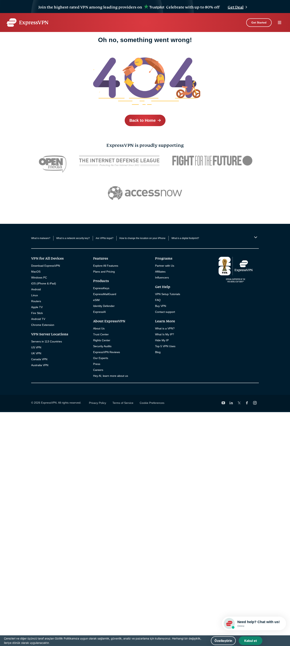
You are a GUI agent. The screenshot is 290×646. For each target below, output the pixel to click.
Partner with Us (164, 265)
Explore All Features (105, 265)
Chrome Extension (42, 324)
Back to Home (142, 120)
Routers (36, 301)
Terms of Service (122, 402)
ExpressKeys (101, 288)
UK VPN (36, 353)
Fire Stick (37, 313)
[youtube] (223, 403)
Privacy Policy (97, 402)
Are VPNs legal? (104, 238)
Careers (98, 369)
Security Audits (102, 346)
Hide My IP (162, 340)
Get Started (259, 22)
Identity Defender (104, 306)
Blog (158, 352)
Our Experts (100, 358)
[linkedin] (231, 403)
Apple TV (37, 307)
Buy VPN (160, 306)
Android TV (38, 319)
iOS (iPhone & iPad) (43, 283)
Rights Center (101, 340)
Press (96, 364)
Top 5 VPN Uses (165, 346)
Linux (34, 295)
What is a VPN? (165, 328)
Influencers (162, 277)
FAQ (158, 300)
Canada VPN (39, 359)
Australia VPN (39, 365)
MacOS (35, 271)
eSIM (96, 300)
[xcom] (239, 403)
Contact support (165, 311)
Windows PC (39, 277)
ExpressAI (99, 311)
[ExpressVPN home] (27, 22)
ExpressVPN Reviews (106, 352)
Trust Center (101, 334)
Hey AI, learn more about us (110, 375)
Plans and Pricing (104, 271)
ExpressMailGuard (104, 294)
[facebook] (247, 403)
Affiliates (160, 271)
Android (36, 289)
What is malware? (40, 238)
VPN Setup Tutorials (167, 294)
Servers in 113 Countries (46, 341)
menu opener (279, 22)
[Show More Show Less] (255, 237)
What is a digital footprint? (185, 238)
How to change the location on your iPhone (142, 238)
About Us (99, 328)
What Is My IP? (164, 334)
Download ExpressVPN (45, 265)
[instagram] (255, 403)
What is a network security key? (73, 238)
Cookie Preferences (152, 402)
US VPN (36, 347)
